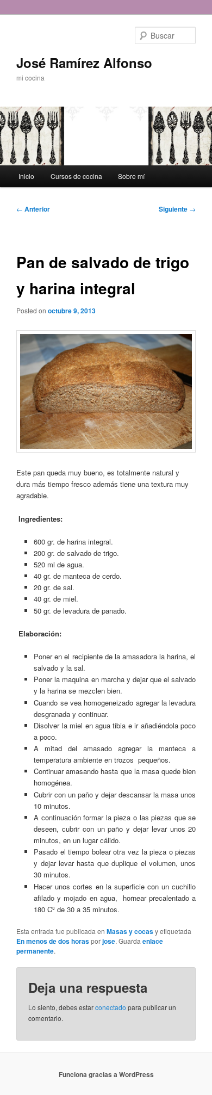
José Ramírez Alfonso (84, 62)
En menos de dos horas (52, 941)
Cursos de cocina (76, 176)
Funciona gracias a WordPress (106, 1074)
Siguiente (177, 209)
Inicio (26, 176)
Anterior (33, 209)
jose (108, 941)
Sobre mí (131, 176)
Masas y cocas (130, 931)
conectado (110, 1007)
